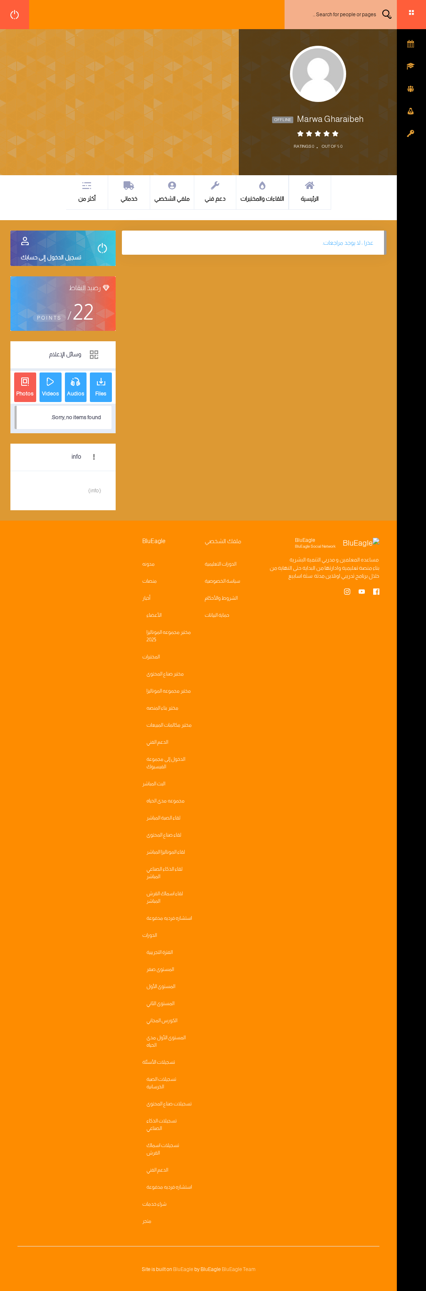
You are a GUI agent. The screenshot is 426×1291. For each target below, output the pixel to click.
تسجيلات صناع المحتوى (169, 1104)
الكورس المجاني (161, 1020)
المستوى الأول (160, 986)
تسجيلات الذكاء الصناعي (161, 1124)
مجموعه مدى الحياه (165, 801)
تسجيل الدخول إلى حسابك (51, 257)
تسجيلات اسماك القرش (162, 1149)
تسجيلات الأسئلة (158, 1062)
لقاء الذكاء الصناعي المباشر (164, 872)
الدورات (149, 935)
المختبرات (151, 657)
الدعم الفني (157, 742)
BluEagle (183, 1269)
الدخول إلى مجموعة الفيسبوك (165, 763)
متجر (146, 1221)
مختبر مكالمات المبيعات (169, 725)
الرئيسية (310, 198)
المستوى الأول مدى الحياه (166, 1041)
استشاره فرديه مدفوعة (169, 918)
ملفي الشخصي (172, 198)
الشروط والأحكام (221, 598)
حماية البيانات (217, 615)
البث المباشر (153, 784)
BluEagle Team (238, 1269)
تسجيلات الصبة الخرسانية (161, 1083)
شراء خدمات (154, 1204)
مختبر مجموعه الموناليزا (168, 691)
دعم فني (215, 198)
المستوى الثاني (160, 1003)
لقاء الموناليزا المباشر (165, 852)
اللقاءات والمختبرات (262, 198)
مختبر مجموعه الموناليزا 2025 (168, 636)
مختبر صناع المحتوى (165, 674)
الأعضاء (153, 615)
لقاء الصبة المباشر (163, 818)
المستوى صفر (160, 969)
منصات (149, 581)
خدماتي (129, 198)
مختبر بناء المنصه (162, 708)
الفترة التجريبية (159, 952)
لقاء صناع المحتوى (163, 835)
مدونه (148, 564)
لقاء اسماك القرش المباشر (164, 897)
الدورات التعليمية (220, 564)
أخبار (146, 598)
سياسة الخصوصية (222, 581)
